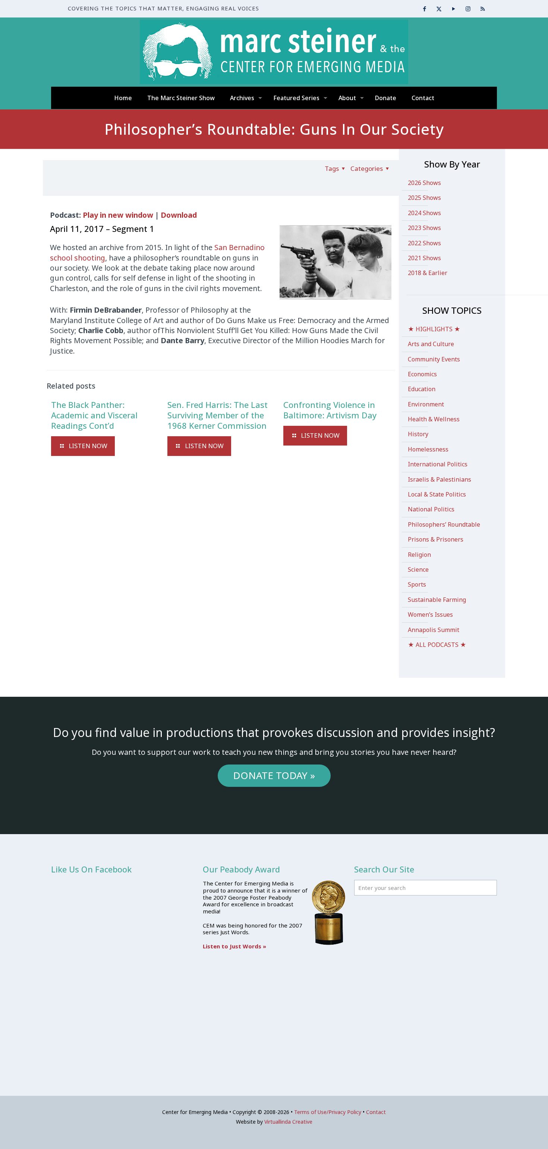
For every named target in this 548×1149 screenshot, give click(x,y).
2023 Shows (424, 228)
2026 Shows (424, 183)
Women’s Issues (430, 614)
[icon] (482, 8)
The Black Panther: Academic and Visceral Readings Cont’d (94, 415)
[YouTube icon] (453, 8)
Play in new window (118, 215)
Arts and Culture (431, 344)
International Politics (437, 464)
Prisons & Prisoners (435, 539)
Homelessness (428, 449)
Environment (426, 404)
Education (421, 389)
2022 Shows (424, 243)
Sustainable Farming (437, 600)
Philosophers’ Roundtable (444, 524)
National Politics (431, 509)
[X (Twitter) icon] (439, 8)
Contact (376, 1112)
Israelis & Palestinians (439, 479)
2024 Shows (424, 213)
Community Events (434, 359)
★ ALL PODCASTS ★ (437, 645)
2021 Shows (424, 258)
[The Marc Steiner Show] (274, 51)
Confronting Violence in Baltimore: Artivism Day (330, 410)
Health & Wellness (434, 419)
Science (418, 569)
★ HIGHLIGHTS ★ (434, 329)
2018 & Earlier (427, 273)
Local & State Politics (437, 494)
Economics (422, 374)
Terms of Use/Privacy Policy (327, 1112)
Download (179, 215)
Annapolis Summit (433, 630)
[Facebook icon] (424, 8)
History (418, 434)
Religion (419, 554)
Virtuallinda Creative (288, 1121)
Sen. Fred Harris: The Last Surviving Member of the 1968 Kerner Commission (217, 415)
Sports (417, 584)
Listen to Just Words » (234, 946)
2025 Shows (424, 198)
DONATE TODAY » (274, 775)
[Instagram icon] (468, 8)
